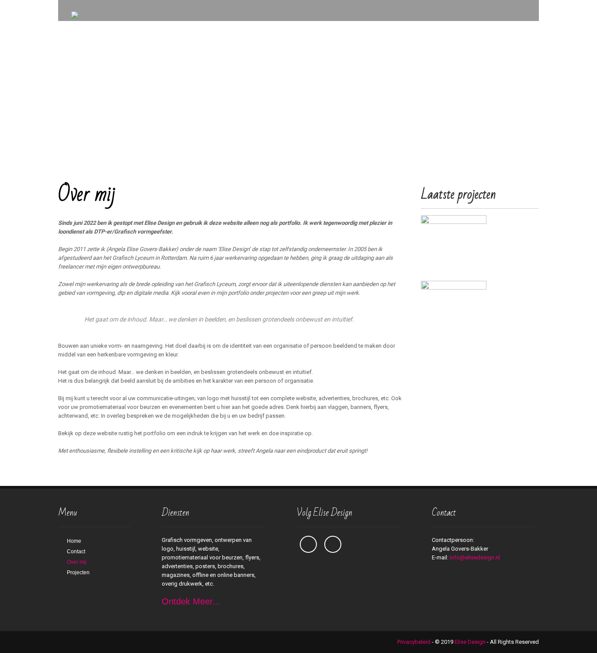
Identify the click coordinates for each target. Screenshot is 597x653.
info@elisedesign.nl (475, 557)
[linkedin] (332, 544)
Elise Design (470, 642)
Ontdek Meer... (191, 601)
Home (74, 541)
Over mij (77, 562)
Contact (76, 551)
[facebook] (308, 544)
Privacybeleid (413, 642)
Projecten (78, 572)
